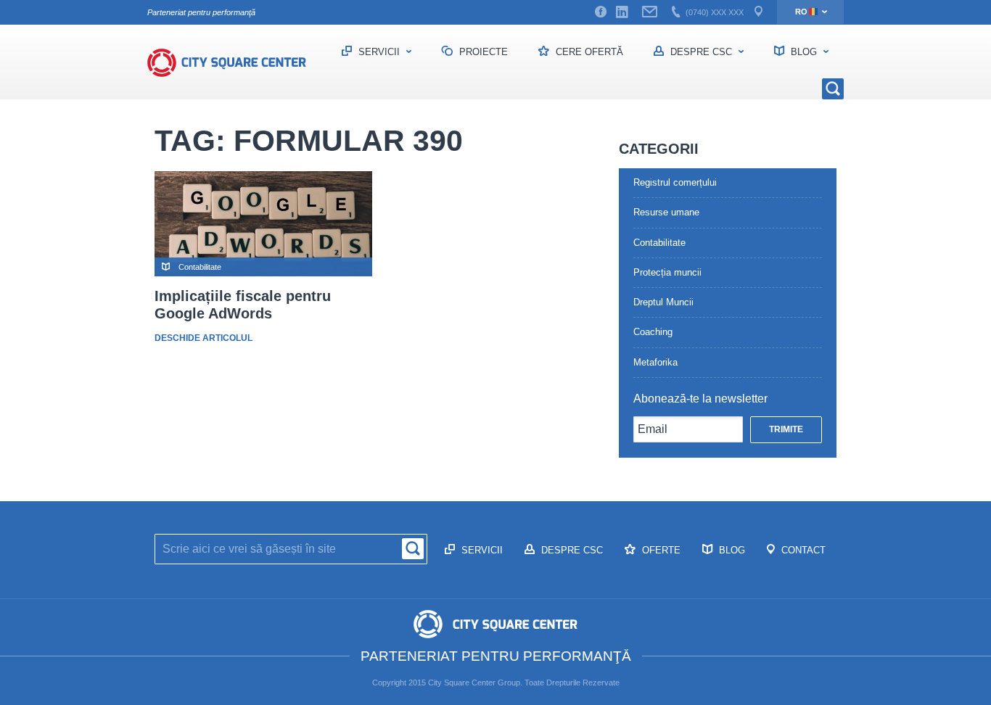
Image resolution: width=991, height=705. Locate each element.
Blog (804, 51)
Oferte (659, 550)
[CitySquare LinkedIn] (621, 12)
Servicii (379, 51)
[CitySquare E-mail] (649, 12)
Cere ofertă (588, 51)
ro (801, 11)
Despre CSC (701, 51)
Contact (802, 550)
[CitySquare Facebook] (600, 12)
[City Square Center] (234, 62)
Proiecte (482, 51)
